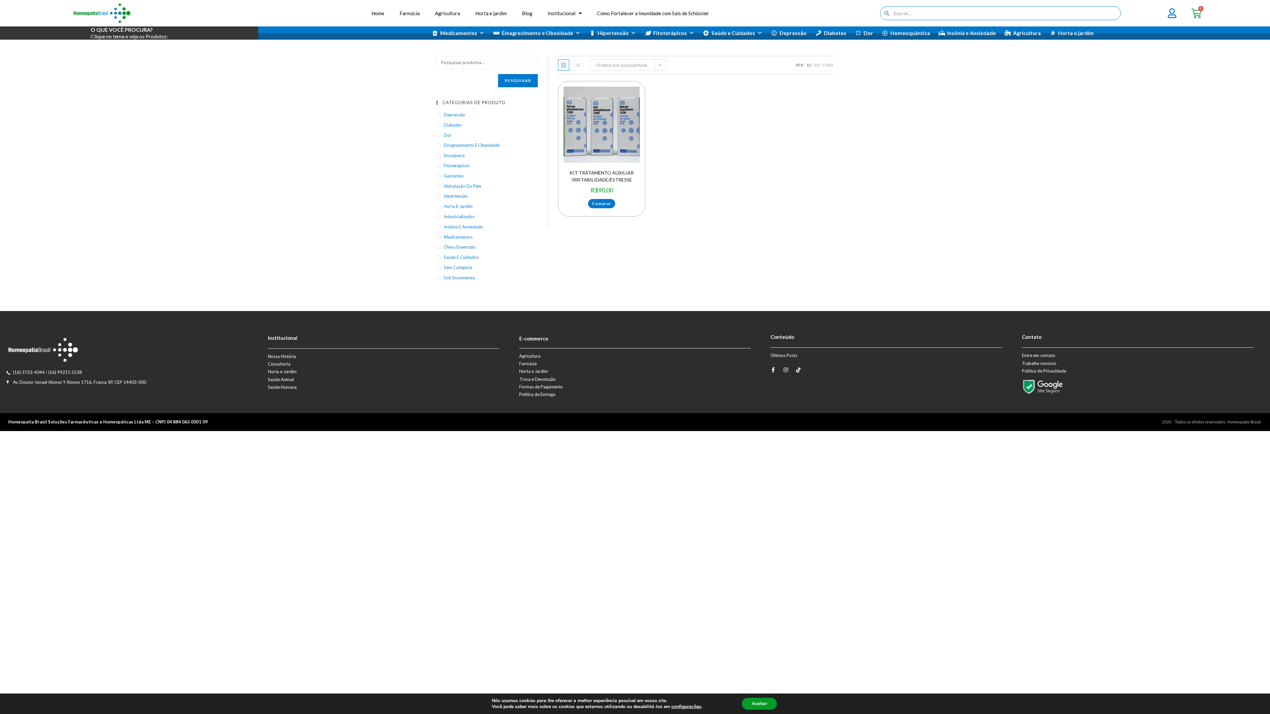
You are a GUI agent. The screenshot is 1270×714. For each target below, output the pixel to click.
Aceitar (759, 703)
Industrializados (459, 216)
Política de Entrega (537, 394)
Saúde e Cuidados (733, 33)
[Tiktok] (798, 370)
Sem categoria (458, 267)
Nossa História (282, 356)
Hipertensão (613, 33)
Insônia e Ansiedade (971, 33)
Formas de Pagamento (541, 386)
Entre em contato (1038, 355)
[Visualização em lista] (578, 65)
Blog (527, 13)
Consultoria (279, 364)
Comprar (601, 203)
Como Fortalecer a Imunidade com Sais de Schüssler (653, 13)
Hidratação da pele (462, 186)
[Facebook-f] (773, 370)
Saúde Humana (282, 387)
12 (808, 64)
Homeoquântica (910, 33)
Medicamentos (458, 33)
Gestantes (454, 175)
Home (377, 13)
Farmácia (410, 13)
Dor (868, 33)
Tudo (827, 64)
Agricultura (447, 13)
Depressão (793, 33)
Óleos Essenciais (460, 247)
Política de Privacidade (1044, 371)
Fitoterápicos (670, 33)
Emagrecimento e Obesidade (537, 33)
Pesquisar (518, 80)
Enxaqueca (454, 155)
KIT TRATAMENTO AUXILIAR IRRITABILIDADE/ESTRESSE (602, 176)
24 (816, 64)
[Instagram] (785, 370)
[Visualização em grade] (563, 65)
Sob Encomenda (459, 277)
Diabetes (835, 33)
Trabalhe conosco (1039, 363)
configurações (686, 707)
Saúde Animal (281, 379)
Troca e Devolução (537, 379)
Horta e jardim (491, 13)
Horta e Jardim (282, 371)
